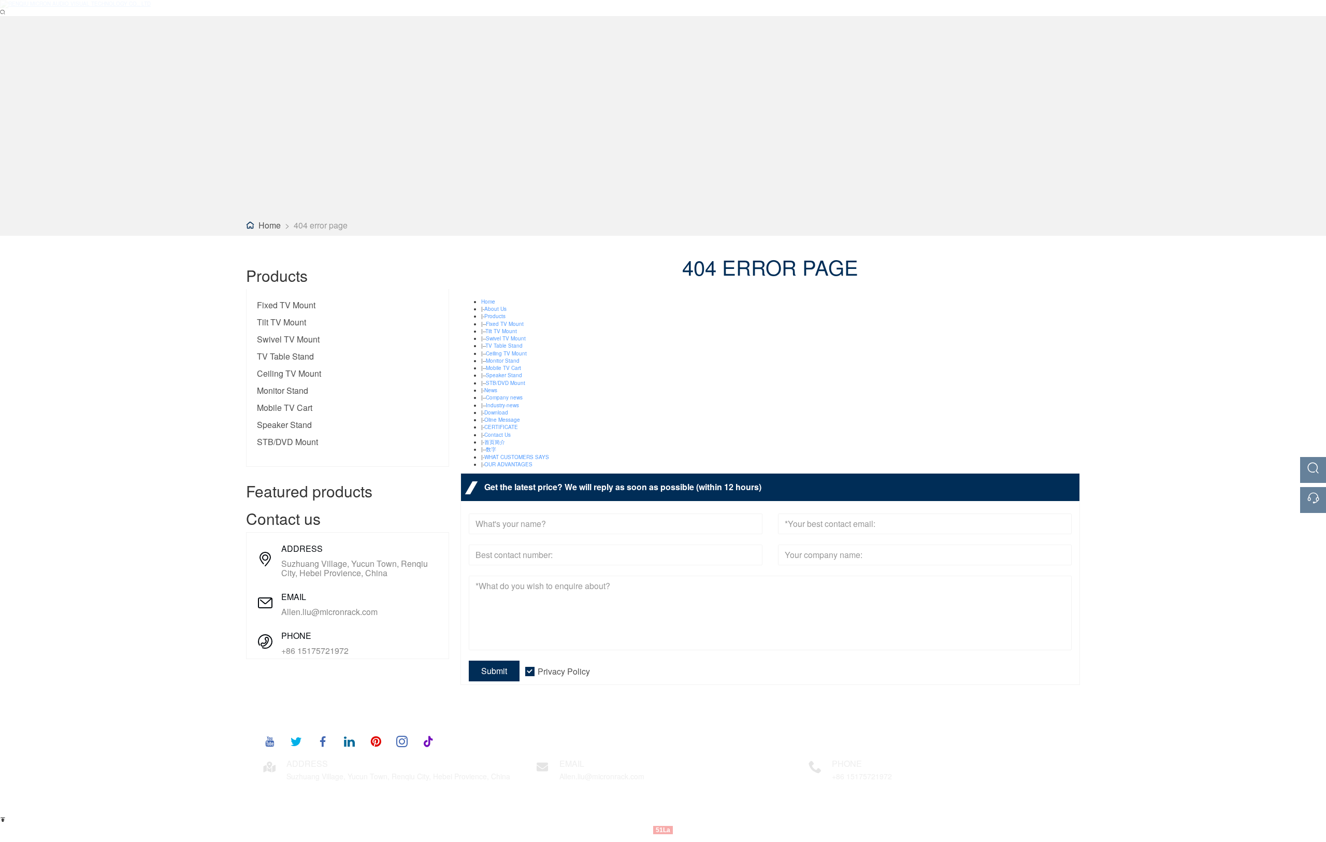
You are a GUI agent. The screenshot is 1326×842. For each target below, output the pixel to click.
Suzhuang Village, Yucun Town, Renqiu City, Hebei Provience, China (354, 568)
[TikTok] (428, 741)
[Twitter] (296, 741)
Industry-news (502, 405)
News (490, 390)
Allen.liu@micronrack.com (329, 612)
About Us (495, 308)
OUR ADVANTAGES (508, 464)
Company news (504, 397)
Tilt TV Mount (281, 322)
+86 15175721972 (315, 650)
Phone (847, 763)
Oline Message (502, 419)
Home (269, 225)
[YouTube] (270, 741)
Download (496, 412)
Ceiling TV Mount (289, 373)
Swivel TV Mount (288, 339)
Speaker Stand (284, 425)
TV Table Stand (285, 356)
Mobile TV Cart (284, 407)
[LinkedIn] (349, 741)
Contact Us (497, 434)
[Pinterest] (375, 741)
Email (571, 763)
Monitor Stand (282, 390)
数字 (491, 449)
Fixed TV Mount (286, 305)
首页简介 (494, 442)
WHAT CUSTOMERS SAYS (516, 457)
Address (307, 763)
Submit (494, 671)
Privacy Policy (564, 671)
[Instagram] (402, 741)
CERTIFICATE (501, 427)
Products (495, 316)
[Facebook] (322, 741)
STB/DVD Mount (287, 442)
